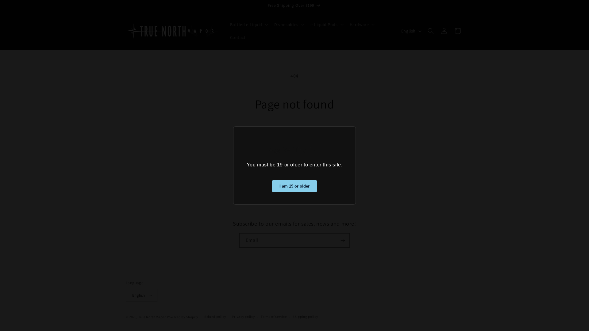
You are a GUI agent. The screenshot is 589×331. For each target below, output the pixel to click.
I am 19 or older (294, 186)
